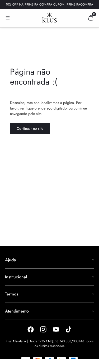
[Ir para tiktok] (68, 329)
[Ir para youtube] (56, 329)
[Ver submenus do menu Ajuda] (92, 260)
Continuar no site (30, 128)
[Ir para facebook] (30, 329)
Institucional (16, 277)
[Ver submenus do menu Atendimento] (92, 311)
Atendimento (17, 311)
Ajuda (10, 260)
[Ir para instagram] (43, 329)
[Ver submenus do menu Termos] (92, 294)
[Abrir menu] (7, 17)
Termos (11, 294)
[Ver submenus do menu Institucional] (92, 277)
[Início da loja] (49, 17)
